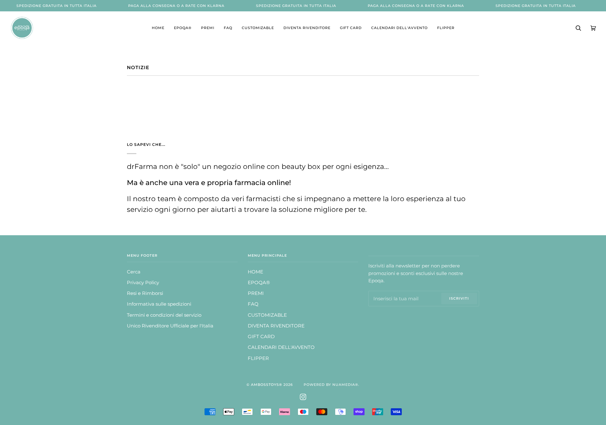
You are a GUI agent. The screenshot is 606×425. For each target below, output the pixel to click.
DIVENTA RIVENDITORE (276, 326)
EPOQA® (259, 282)
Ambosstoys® (266, 384)
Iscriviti (459, 298)
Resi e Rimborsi (145, 293)
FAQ (253, 304)
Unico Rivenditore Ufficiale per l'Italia (170, 326)
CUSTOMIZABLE (267, 315)
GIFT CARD (261, 336)
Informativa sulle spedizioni (159, 304)
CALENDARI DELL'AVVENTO (281, 347)
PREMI (256, 293)
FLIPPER (258, 358)
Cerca (133, 272)
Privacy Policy (143, 282)
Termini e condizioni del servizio (164, 315)
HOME (255, 272)
